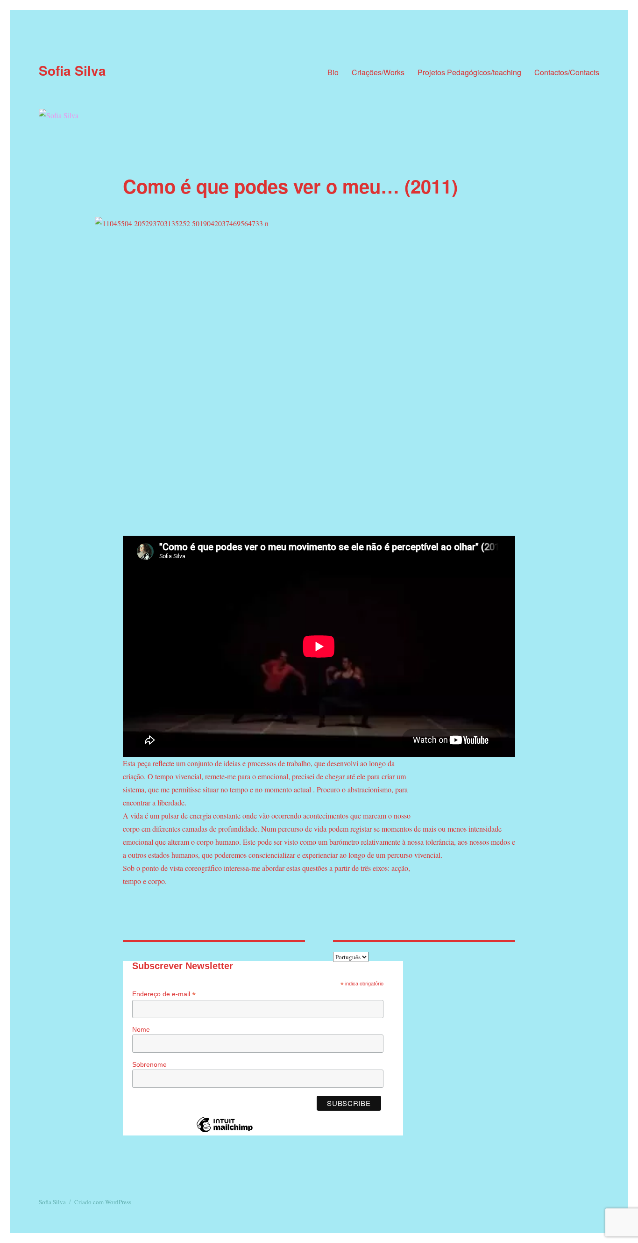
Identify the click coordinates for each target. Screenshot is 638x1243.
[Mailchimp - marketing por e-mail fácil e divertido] (224, 1131)
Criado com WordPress (102, 1202)
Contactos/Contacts (566, 72)
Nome (141, 1029)
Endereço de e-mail (164, 994)
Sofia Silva (72, 70)
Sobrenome (149, 1064)
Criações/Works (378, 72)
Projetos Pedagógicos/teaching (469, 72)
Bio (333, 72)
